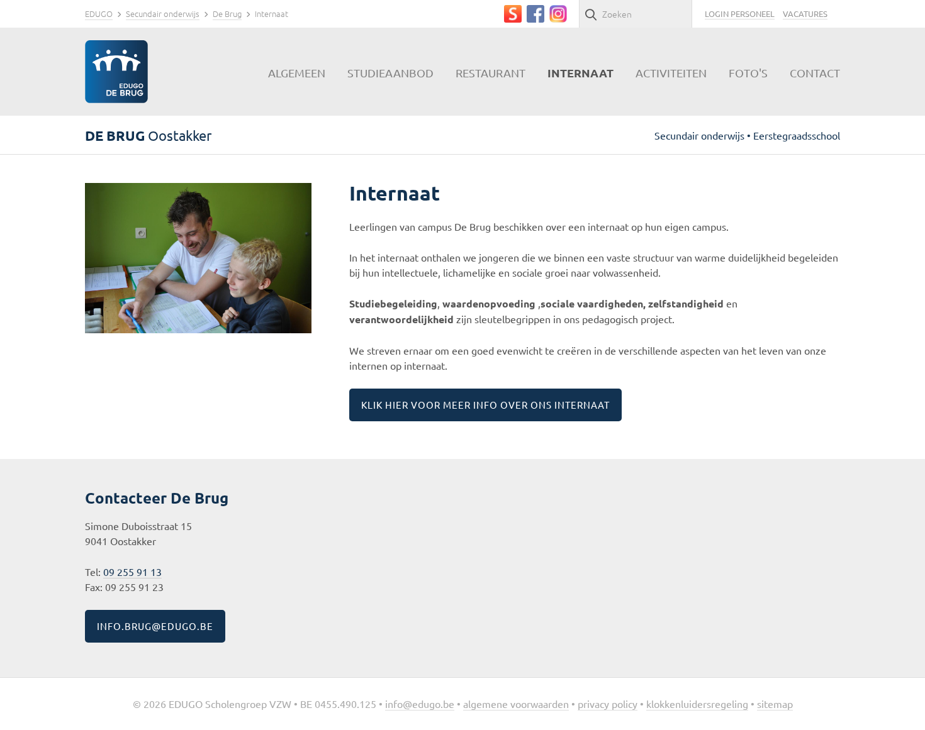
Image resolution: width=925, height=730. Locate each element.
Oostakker (148, 135)
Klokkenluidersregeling (697, 703)
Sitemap (775, 703)
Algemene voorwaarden (516, 703)
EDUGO (99, 13)
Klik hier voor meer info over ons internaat (485, 405)
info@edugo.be (419, 703)
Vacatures (805, 13)
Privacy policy (607, 703)
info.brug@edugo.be (155, 626)
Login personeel (740, 13)
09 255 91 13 (132, 571)
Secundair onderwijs (162, 13)
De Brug (227, 13)
